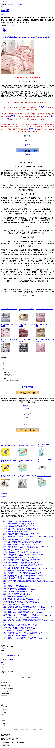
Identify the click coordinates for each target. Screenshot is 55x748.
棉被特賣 (32, 129)
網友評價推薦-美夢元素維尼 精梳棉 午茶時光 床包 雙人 (16, 598)
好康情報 (5, 10)
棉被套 (27, 145)
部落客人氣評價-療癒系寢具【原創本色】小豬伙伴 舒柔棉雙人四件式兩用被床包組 (22, 632)
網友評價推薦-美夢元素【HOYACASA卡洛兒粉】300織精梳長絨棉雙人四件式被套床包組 (24, 554)
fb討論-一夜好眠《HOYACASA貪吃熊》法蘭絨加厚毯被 (16, 611)
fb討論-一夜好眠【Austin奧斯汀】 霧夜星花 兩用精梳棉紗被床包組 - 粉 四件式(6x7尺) (23, 619)
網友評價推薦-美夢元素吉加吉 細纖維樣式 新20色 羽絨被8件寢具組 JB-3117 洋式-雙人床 (24, 580)
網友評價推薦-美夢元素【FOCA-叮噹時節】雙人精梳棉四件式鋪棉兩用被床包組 (22, 603)
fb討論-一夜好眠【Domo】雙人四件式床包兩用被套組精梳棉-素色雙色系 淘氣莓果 (22, 564)
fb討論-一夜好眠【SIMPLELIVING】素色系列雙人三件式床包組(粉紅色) (20, 565)
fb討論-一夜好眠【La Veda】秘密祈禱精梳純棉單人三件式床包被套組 (19, 614)
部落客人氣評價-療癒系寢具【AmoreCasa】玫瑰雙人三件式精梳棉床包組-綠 (21, 573)
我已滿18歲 (3, 745)
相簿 (4, 28)
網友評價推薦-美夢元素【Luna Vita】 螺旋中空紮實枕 (15, 531)
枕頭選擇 (40, 107)
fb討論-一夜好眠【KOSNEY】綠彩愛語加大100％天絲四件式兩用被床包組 (20, 547)
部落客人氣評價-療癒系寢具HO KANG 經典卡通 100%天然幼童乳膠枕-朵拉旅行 (22, 559)
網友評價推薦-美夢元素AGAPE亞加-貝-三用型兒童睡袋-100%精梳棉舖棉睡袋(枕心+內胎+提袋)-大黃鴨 (27, 606)
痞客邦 (11, 655)
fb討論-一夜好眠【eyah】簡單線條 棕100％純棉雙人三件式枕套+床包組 (20, 570)
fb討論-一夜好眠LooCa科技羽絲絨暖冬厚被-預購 (14, 596)
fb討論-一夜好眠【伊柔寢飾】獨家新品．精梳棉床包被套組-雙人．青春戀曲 (21, 562)
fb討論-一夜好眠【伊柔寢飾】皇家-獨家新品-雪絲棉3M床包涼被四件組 (20, 557)
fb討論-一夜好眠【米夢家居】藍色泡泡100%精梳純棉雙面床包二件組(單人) (21, 533)
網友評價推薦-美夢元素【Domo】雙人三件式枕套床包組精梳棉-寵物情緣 (20, 624)
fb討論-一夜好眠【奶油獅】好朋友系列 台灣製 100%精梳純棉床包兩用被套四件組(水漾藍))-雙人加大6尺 (27, 568)
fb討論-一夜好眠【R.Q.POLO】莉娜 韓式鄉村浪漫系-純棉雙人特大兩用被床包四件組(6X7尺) (25, 609)
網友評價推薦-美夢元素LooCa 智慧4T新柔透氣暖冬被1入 (16, 588)
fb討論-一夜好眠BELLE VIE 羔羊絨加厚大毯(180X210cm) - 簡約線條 (19, 601)
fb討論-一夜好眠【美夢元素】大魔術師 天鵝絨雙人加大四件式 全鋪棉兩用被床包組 (23, 542)
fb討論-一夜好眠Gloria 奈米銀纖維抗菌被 (12, 585)
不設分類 (11, 25)
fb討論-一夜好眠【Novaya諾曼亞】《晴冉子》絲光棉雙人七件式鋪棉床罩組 (20, 617)
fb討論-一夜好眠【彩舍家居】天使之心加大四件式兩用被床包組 (18, 627)
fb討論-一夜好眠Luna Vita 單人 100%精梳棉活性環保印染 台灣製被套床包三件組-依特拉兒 (24, 612)
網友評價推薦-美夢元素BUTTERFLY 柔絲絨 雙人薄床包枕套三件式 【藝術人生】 (22, 552)
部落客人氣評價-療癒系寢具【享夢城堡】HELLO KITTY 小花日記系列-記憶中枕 (22, 572)
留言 (15, 655)
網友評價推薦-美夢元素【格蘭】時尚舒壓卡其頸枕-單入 (16, 526)
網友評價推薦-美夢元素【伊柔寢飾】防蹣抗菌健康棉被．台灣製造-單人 (20, 534)
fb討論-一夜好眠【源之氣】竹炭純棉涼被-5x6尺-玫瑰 (15, 593)
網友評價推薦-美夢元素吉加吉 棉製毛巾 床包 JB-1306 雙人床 (17, 577)
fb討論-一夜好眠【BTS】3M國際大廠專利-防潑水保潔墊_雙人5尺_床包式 (20, 529)
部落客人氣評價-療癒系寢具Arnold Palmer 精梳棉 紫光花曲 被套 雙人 (19, 591)
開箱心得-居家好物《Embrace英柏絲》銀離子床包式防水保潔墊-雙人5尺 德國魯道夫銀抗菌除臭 (25, 638)
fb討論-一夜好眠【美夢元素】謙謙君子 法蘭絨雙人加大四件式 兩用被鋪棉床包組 (22, 629)
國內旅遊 (11, 659)
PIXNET (17, 729)
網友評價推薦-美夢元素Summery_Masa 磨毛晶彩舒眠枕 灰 (16, 551)
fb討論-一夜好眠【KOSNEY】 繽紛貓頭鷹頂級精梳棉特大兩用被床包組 (20, 590)
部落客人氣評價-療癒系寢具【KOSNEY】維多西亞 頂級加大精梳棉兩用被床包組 (22, 578)
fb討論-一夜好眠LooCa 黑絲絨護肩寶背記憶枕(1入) (15, 604)
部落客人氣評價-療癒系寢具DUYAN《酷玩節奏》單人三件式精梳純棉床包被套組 (22, 633)
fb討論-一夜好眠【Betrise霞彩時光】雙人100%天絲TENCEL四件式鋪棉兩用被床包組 (23, 541)
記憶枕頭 (27, 425)
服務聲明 (40, 729)
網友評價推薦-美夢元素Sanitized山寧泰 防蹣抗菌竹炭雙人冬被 (17, 521)
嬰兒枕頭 (4, 494)
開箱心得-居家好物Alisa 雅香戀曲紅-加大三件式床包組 (16, 549)
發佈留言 (3, 672)
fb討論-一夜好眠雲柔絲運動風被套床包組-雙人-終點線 (16, 560)
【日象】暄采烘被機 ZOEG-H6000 (9, 445)
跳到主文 (3, 14)
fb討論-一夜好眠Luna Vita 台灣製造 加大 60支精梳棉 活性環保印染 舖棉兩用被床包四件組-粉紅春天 (26, 546)
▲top (2, 662)
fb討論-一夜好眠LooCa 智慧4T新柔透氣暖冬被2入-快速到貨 (17, 594)
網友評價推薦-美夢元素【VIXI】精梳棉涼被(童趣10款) (16, 555)
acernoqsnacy (3, 648)
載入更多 (3, 664)
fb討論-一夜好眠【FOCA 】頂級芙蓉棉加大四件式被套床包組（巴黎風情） (21, 528)
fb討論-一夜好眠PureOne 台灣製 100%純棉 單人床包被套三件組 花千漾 (19, 523)
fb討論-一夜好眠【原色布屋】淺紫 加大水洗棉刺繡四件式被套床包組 (19, 544)
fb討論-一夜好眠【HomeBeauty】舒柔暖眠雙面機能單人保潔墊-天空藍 (19, 637)
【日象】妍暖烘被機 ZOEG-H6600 (26, 445)
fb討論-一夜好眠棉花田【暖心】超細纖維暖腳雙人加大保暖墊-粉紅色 (19, 525)
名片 (4, 31)
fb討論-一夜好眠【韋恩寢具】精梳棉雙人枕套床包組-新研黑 (17, 539)
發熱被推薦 (27, 405)
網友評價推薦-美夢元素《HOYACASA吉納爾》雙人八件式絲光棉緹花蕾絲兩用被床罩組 (24, 607)
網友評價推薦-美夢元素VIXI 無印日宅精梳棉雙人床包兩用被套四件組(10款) (21, 599)
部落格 (4, 30)
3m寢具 (12, 116)
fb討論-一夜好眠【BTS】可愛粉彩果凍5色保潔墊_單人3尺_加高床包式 (19, 635)
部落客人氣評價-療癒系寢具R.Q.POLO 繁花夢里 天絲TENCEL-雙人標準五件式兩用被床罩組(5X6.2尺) (27, 616)
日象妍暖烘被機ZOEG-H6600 (44, 476)
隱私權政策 (35, 729)
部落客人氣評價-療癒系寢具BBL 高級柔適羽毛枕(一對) (16, 586)
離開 (8, 745)
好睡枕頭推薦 (27, 387)
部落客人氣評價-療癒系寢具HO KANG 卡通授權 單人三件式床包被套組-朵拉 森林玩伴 (23, 625)
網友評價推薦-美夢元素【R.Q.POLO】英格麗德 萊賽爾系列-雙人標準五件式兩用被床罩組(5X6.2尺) (26, 575)
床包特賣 (27, 414)
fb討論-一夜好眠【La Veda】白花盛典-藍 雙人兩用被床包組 (17, 630)
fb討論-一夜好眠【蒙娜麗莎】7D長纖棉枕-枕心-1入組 (15, 567)
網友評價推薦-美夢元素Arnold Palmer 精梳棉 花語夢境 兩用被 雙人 (27, 37)
